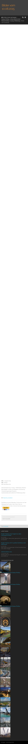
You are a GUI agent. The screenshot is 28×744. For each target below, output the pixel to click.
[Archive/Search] (23, 17)
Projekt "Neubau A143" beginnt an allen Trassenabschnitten (11, 534)
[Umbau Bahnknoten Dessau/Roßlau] (10, 572)
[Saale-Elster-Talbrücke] (5, 566)
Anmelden (5, 526)
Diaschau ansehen (7, 498)
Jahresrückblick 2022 (6, 551)
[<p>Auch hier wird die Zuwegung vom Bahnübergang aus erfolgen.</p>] (1, 394)
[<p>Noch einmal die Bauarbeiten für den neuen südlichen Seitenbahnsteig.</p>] (1, 160)
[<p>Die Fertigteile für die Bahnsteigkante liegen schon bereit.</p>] (1, 427)
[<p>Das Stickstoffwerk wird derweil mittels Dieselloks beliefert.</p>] (1, 310)
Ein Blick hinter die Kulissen (9, 17)
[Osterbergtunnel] (5, 600)
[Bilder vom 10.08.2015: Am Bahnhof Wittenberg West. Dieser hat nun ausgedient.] (11, 436)
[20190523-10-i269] (5, 632)
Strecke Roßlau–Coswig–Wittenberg (10, 20)
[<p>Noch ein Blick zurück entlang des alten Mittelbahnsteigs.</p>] (1, 193)
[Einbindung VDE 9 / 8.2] (5, 662)
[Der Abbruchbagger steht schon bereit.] (5, 652)
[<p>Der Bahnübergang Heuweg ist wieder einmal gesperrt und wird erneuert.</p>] (1, 277)
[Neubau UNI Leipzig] (5, 692)
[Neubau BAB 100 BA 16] (5, 712)
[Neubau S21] (5, 732)
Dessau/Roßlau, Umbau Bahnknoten (10, 19)
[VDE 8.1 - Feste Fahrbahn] (5, 672)
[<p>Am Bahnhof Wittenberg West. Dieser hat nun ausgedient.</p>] (1, 444)
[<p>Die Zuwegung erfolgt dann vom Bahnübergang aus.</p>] (1, 361)
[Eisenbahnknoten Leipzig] (5, 722)
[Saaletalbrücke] (5, 578)
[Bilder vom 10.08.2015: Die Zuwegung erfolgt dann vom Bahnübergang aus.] (11, 352)
